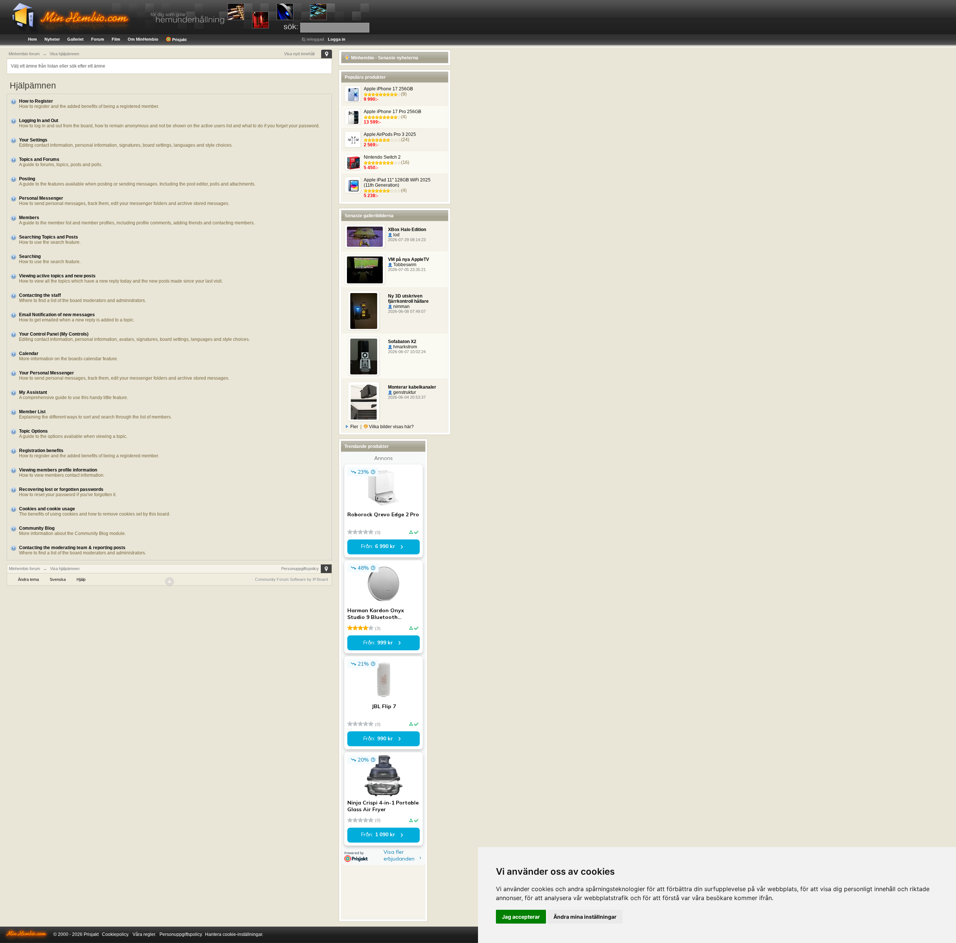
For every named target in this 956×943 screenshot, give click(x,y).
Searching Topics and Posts (48, 237)
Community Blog (37, 528)
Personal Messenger (41, 198)
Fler (354, 426)
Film (116, 39)
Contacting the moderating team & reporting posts (72, 547)
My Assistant (33, 392)
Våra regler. (144, 934)
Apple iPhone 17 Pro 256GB (392, 111)
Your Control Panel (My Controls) (54, 334)
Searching (30, 256)
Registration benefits (41, 450)
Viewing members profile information (58, 470)
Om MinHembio (143, 39)
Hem (32, 39)
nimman (401, 306)
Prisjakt (179, 39)
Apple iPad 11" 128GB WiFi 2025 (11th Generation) (397, 182)
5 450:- (371, 167)
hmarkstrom (404, 346)
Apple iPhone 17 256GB (388, 88)
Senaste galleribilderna (369, 215)
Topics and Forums (39, 159)
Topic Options (33, 431)
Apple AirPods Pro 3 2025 (390, 134)
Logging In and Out (38, 120)
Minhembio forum (24, 568)
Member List (32, 411)
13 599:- (372, 122)
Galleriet (75, 39)
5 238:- (371, 195)
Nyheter (52, 39)
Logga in (336, 39)
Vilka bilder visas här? (391, 426)
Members (29, 217)
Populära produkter (365, 77)
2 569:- (371, 144)
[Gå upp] (169, 581)
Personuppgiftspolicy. (181, 934)
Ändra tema (28, 579)
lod (396, 234)
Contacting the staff (40, 295)
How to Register (36, 101)
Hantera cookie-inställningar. (234, 934)
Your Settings (33, 140)
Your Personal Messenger (46, 373)
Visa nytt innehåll (299, 54)
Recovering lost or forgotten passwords (61, 489)
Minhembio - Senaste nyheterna (384, 57)
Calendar (28, 353)
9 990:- (371, 99)
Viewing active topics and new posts (57, 275)
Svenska (58, 579)
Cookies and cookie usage (47, 508)
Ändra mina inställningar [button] (585, 917)
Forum (97, 39)
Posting (27, 178)
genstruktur (404, 392)
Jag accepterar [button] (521, 917)
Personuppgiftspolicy (300, 568)
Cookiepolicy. (115, 934)
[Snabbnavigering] (326, 54)
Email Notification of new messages (57, 314)
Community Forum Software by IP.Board (291, 579)
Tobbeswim (404, 264)
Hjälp (81, 579)
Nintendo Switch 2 (382, 157)
